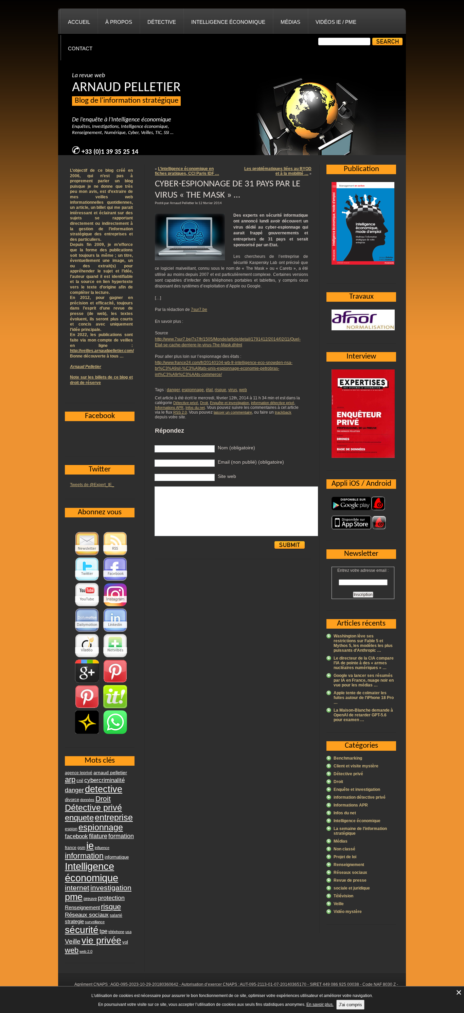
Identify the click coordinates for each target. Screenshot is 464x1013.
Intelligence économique (228, 22)
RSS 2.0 (180, 412)
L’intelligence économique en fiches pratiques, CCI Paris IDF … (187, 171)
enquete (79, 817)
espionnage (193, 389)
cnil (79, 780)
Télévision (343, 896)
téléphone (116, 932)
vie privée (101, 940)
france (70, 847)
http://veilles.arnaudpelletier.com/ (102, 350)
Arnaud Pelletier (85, 366)
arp (70, 779)
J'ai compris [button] (350, 1004)
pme (74, 897)
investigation (110, 888)
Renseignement (349, 864)
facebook (76, 836)
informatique (117, 857)
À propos (118, 22)
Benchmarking (348, 758)
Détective (161, 22)
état (209, 389)
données (87, 800)
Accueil (79, 22)
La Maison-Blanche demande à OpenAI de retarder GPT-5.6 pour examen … (363, 715)
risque (220, 389)
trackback (283, 412)
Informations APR (169, 407)
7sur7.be (199, 309)
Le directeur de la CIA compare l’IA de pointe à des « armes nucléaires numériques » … (364, 663)
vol (125, 942)
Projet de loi (345, 856)
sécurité (82, 930)
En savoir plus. (320, 1004)
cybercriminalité (104, 780)
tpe (103, 931)
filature (98, 836)
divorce (72, 799)
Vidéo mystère (348, 911)
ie (90, 845)
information (84, 855)
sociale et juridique (352, 888)
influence (102, 848)
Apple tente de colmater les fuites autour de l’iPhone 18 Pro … (364, 698)
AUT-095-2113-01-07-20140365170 (273, 984)
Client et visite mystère (356, 766)
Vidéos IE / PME (336, 22)
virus (232, 389)
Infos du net (195, 407)
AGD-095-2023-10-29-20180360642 (144, 984)
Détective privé (185, 403)
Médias (290, 22)
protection (111, 897)
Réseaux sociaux (350, 872)
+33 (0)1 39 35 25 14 (110, 152)
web (243, 389)
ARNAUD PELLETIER (126, 88)
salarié (116, 915)
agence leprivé (78, 772)
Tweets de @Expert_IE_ (92, 484)
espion (71, 829)
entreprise (114, 817)
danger (173, 389)
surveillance (95, 922)
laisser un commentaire (233, 412)
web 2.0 (85, 951)
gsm (81, 847)
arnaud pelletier (110, 772)
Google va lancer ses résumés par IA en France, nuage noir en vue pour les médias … (364, 680)
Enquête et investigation (229, 403)
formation (121, 836)
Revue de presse (350, 880)
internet (77, 888)
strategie (74, 921)
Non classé (344, 849)
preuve (90, 898)
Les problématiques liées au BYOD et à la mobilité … (277, 171)
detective (103, 789)
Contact (80, 48)
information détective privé (272, 403)
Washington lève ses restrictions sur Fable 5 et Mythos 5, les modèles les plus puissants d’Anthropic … (363, 643)
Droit (204, 403)
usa (128, 932)
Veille (339, 903)
